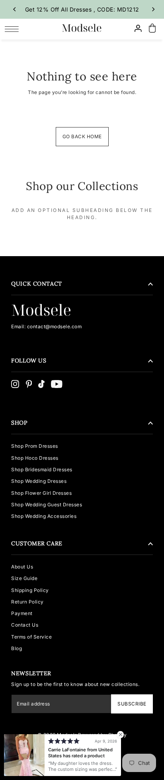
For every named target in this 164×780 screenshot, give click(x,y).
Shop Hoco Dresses (35, 458)
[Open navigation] (14, 28)
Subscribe (131, 704)
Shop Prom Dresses (34, 446)
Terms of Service (31, 637)
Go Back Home (82, 136)
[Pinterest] (29, 384)
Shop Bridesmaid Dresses (41, 469)
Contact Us (24, 625)
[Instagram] (15, 384)
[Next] (153, 9)
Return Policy (27, 602)
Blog (16, 648)
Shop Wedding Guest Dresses (46, 505)
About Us (22, 567)
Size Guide (24, 578)
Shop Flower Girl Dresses (41, 493)
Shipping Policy (30, 590)
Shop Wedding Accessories (43, 516)
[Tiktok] (41, 384)
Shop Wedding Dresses (38, 481)
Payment (22, 613)
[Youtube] (56, 384)
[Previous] (15, 9)
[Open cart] (152, 28)
